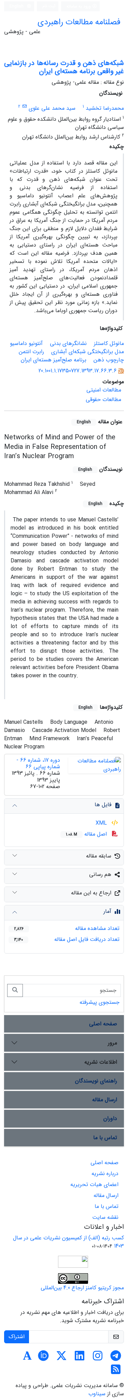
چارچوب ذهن (109, 360)
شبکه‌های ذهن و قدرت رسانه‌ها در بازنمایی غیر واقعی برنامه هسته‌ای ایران (64, 67)
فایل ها (103, 804)
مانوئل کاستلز (109, 343)
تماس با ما (105, 1137)
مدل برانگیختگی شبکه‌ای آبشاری (87, 351)
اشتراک (17, 1336)
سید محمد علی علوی (52, 108)
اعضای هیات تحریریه (94, 1184)
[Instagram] (97, 1358)
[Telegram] (116, 1358)
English (17, 6)
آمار (107, 911)
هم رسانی (100, 874)
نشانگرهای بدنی (68, 343)
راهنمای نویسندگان (96, 1081)
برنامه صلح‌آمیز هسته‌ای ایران (53, 360)
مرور (112, 1043)
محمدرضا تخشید (105, 108)
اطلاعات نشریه (100, 1062)
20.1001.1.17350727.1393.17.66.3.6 (78, 371)
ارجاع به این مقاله (91, 893)
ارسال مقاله (104, 1099)
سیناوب (96, 1393)
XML (102, 823)
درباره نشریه (104, 1173)
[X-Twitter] (61, 1358)
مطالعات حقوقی (103, 399)
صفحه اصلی (103, 1024)
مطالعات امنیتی (103, 390)
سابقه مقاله (98, 856)
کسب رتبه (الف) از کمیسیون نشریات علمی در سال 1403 (68, 1242)
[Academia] (27, 1358)
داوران (110, 1118)
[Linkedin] (79, 1358)
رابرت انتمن (31, 351)
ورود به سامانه (79, 6)
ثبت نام (49, 6)
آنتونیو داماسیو (26, 343)
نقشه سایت (105, 1217)
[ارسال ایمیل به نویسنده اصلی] (24, 106)
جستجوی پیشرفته (99, 1002)
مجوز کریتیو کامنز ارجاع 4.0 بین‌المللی (82, 1287)
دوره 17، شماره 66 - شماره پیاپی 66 (38, 763)
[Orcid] (43, 1358)
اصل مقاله (87, 834)
